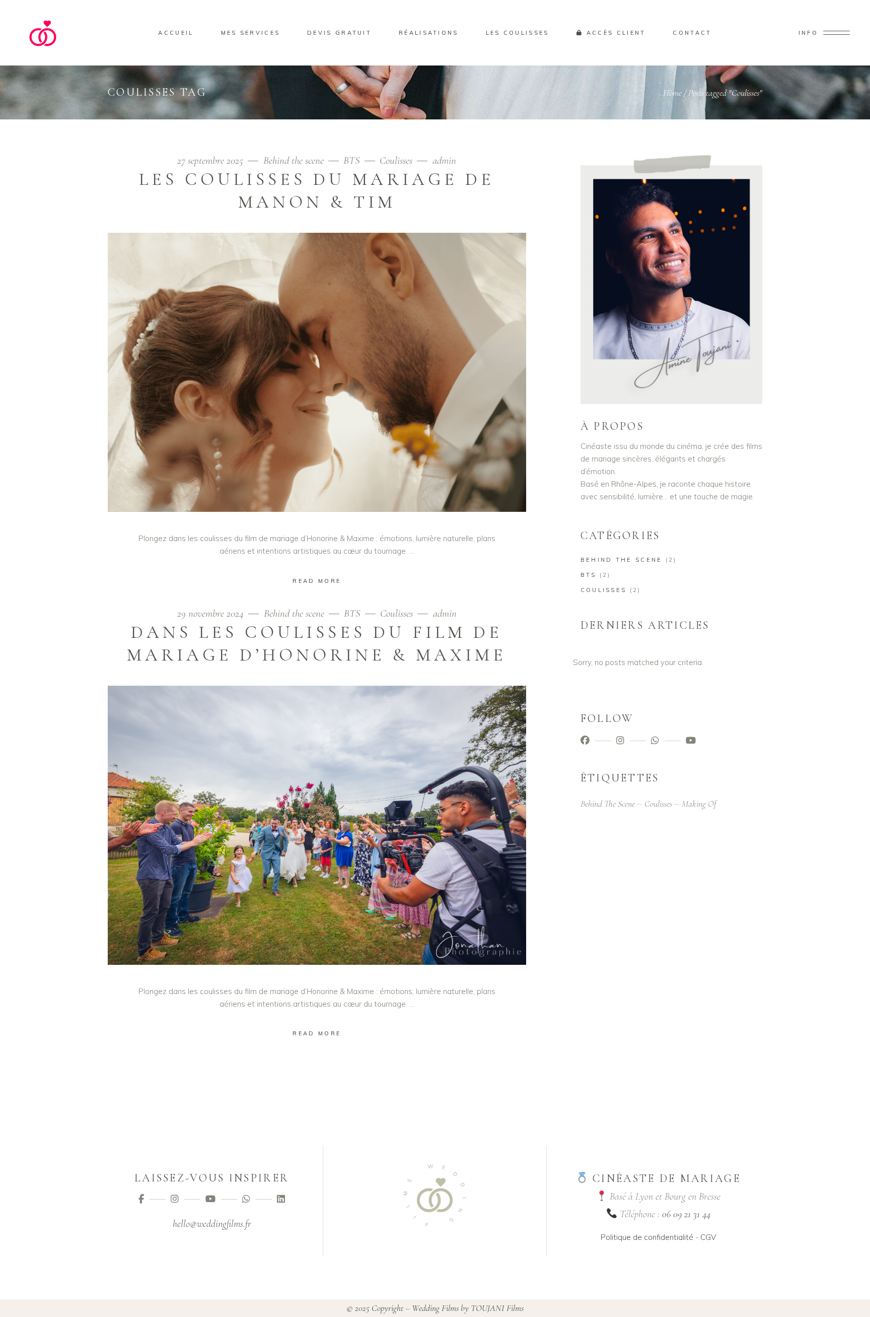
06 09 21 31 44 (686, 1214)
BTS (351, 160)
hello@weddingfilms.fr (212, 1224)
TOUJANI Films (497, 1307)
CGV (708, 1237)
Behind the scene (293, 160)
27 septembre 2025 (211, 160)
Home (672, 92)
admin (444, 160)
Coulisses (396, 160)
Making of (699, 803)
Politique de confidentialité (647, 1237)
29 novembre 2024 (211, 613)
